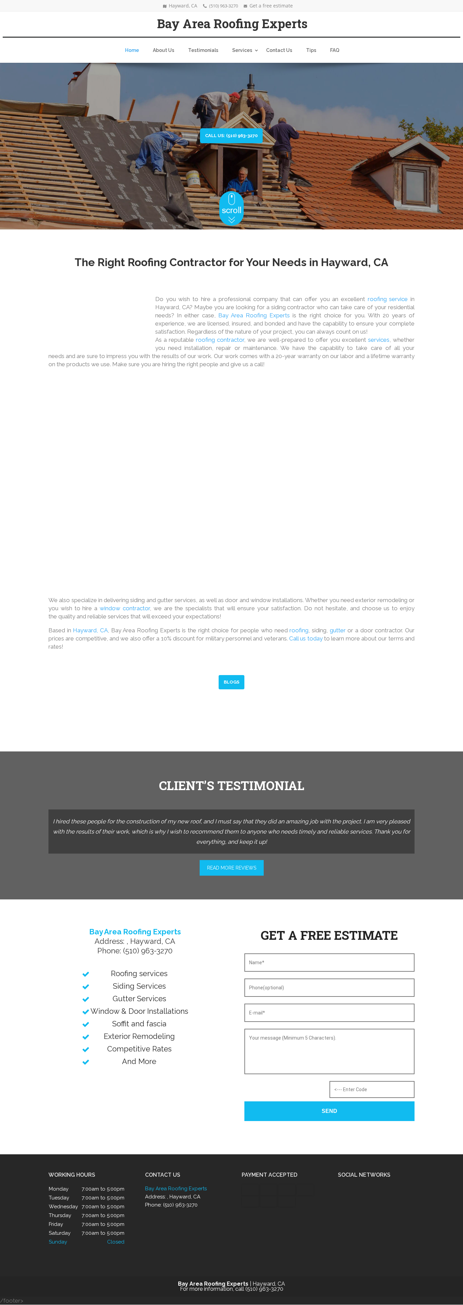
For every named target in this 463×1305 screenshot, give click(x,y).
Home (132, 50)
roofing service (388, 299)
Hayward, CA (90, 630)
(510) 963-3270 (223, 6)
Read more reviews (231, 868)
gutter (338, 630)
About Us (163, 50)
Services (242, 50)
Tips (311, 50)
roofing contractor (220, 339)
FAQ (334, 50)
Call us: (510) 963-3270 (231, 135)
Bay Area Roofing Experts (254, 315)
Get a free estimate (271, 5)
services (378, 339)
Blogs (231, 682)
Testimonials (203, 50)
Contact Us (279, 50)
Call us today (306, 638)
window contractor (125, 608)
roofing (298, 630)
